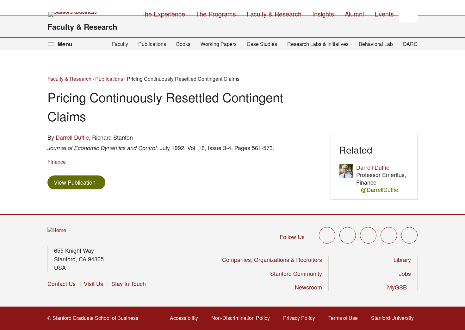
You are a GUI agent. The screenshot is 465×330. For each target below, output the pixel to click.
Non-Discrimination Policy (242, 317)
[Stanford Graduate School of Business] (73, 14)
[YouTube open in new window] (389, 235)
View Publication (79, 182)
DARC (410, 44)
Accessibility (186, 317)
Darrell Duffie (72, 137)
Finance (56, 161)
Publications (152, 44)
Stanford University (394, 317)
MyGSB (399, 287)
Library (402, 259)
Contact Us (61, 283)
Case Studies (262, 44)
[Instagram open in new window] (368, 235)
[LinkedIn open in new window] (409, 235)
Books (183, 44)
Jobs (405, 273)
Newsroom (308, 287)
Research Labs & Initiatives (318, 44)
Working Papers (219, 44)
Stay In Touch (128, 283)
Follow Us (292, 236)
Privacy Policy (301, 317)
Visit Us (93, 283)
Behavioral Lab (376, 44)
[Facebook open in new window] (347, 235)
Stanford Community (296, 273)
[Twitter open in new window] (327, 235)
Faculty (120, 44)
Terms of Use (345, 317)
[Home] (56, 230)
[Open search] (408, 12)
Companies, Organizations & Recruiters (272, 259)
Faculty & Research (82, 26)
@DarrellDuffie (379, 189)
